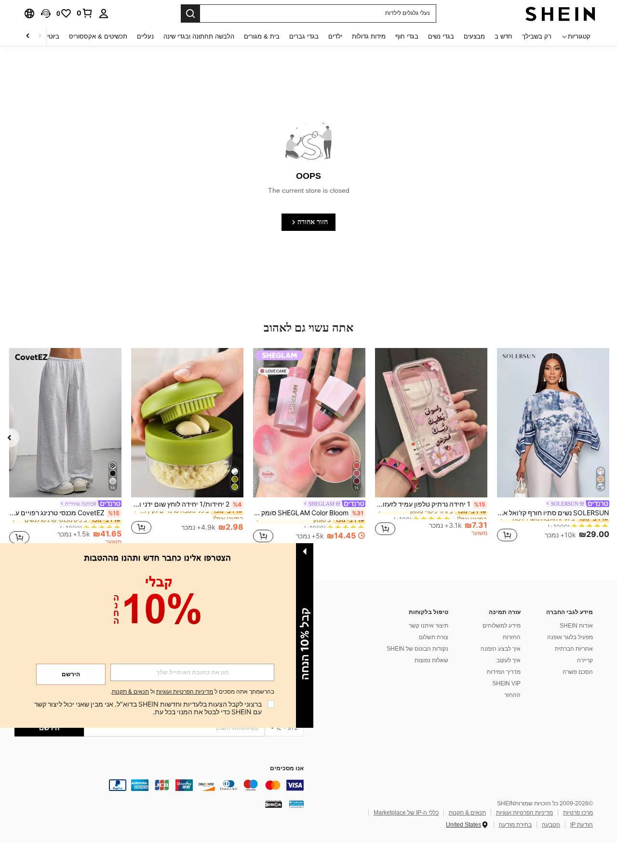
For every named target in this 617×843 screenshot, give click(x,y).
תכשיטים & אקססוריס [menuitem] (98, 36)
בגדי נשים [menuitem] (441, 36)
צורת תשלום (433, 637)
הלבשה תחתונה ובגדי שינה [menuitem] (198, 36)
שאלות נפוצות (431, 660)
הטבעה (551, 824)
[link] (85, 13)
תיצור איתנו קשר (428, 625)
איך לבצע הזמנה (501, 648)
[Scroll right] (28, 36)
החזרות (512, 637)
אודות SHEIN (576, 625)
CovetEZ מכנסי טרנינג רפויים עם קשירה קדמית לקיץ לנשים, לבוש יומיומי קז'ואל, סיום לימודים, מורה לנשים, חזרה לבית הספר (64, 513)
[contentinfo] (159, 785)
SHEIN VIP (506, 683)
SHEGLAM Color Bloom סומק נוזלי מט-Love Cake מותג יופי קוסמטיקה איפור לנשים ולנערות (308, 513)
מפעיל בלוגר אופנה (570, 637)
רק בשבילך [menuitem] (536, 36)
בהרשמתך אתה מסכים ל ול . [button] (192, 692)
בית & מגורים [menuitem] (262, 36)
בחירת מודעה (515, 824)
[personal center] (103, 13)
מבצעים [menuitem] (474, 36)
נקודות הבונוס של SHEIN (417, 648)
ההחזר (512, 695)
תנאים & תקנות (467, 812)
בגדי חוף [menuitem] (406, 36)
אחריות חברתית (574, 648)
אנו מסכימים (287, 768)
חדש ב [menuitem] (503, 36)
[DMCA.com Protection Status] (273, 803)
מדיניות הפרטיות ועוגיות (524, 812)
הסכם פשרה (578, 672)
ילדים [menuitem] (335, 36)
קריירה (585, 660)
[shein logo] (560, 13)
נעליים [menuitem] (145, 36)
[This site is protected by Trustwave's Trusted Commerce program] (296, 803)
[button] (46, 13)
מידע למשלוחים (502, 625)
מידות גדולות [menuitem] (369, 36)
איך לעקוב (508, 660)
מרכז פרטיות (578, 812)
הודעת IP (581, 824)
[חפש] (190, 13)
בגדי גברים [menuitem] (304, 36)
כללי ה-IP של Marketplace (406, 812)
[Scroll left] (39, 36)
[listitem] (553, 446)
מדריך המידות (504, 672)
